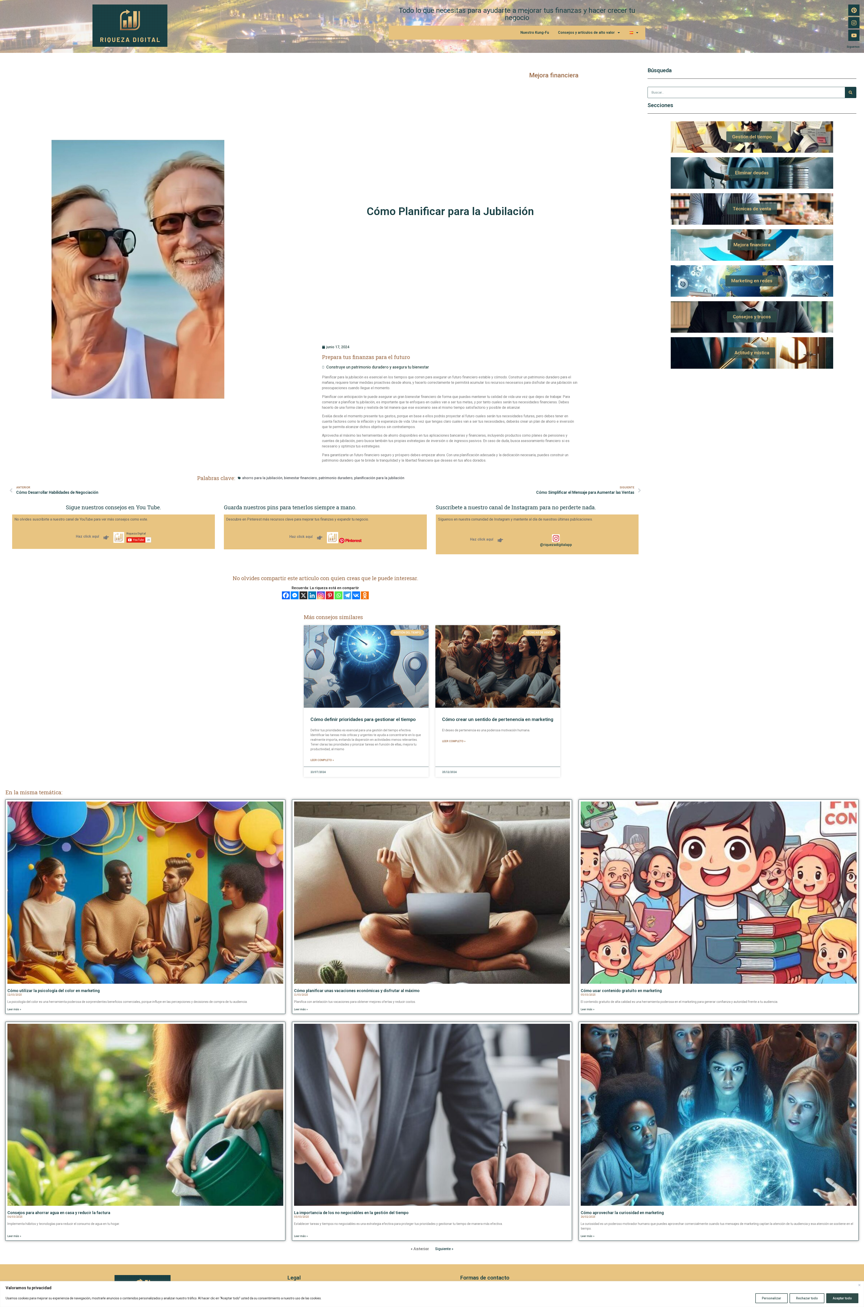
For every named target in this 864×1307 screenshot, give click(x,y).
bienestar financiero (300, 478)
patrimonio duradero (336, 478)
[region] (432, 1294)
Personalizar (771, 1298)
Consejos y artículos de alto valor (586, 32)
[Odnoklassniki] (365, 595)
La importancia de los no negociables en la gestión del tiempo (351, 1212)
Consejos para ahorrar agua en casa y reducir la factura (58, 1212)
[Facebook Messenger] (295, 595)
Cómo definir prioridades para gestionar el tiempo (363, 719)
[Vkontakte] (356, 595)
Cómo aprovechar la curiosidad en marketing (622, 1212)
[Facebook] (286, 595)
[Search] (850, 92)
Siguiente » (444, 1249)
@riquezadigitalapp (556, 545)
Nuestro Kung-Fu (534, 32)
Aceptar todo (842, 1298)
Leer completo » (322, 760)
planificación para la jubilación (379, 478)
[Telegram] (347, 595)
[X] (303, 595)
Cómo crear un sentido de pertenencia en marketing (497, 719)
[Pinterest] (854, 10)
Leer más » (14, 1009)
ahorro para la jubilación (262, 478)
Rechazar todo (807, 1298)
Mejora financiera (553, 75)
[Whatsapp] (338, 595)
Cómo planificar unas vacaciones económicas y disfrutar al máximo (357, 990)
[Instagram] (854, 22)
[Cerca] (859, 1285)
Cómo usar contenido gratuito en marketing (621, 990)
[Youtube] (854, 35)
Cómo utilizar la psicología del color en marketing (53, 990)
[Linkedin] (312, 595)
